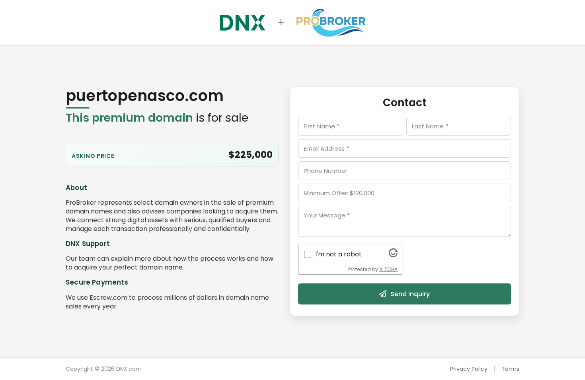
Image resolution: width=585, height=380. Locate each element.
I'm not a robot (338, 254)
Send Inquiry (410, 294)
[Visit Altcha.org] (393, 255)
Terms (510, 369)
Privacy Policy (469, 369)
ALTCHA (388, 269)
